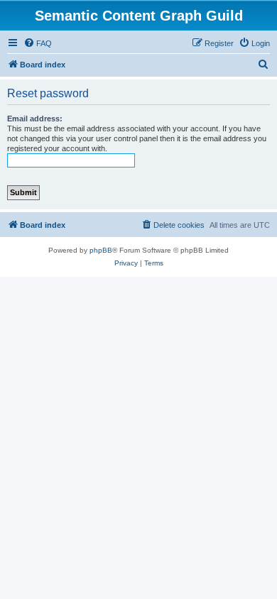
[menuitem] (37, 43)
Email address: (35, 118)
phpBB (100, 250)
